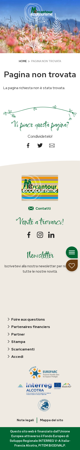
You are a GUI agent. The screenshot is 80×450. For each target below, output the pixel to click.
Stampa (18, 341)
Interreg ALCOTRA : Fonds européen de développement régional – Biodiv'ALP (44, 389)
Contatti (43, 208)
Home (23, 61)
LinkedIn (51, 235)
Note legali (25, 420)
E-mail (52, 145)
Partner (18, 334)
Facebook (28, 145)
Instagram (40, 235)
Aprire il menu (72, 252)
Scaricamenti (22, 349)
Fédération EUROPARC (44, 405)
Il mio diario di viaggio (72, 265)
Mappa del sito (51, 420)
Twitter (40, 145)
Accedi (17, 356)
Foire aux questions (28, 319)
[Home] (38, 12)
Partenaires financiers (30, 327)
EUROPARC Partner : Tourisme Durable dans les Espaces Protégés (44, 372)
